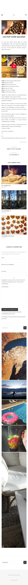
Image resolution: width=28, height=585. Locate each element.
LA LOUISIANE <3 (6, 210)
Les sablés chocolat (7, 236)
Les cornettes (5, 185)
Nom (3, 257)
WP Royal (18, 575)
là (25, 138)
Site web (3, 271)
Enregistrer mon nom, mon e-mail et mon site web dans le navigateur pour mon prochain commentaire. (13, 281)
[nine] (14, 6)
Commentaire (4, 286)
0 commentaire (23, 142)
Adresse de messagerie (8, 264)
